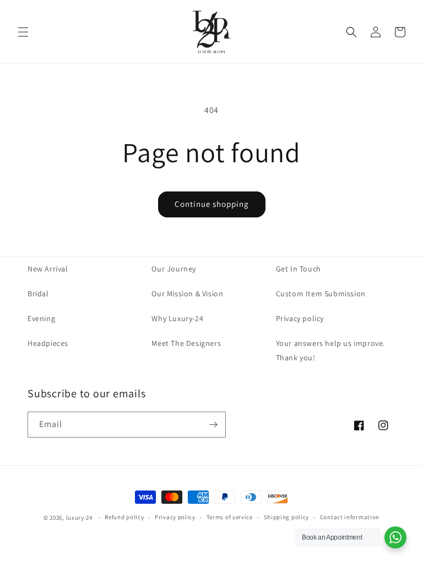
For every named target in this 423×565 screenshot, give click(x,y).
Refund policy (124, 517)
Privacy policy (300, 318)
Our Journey (173, 269)
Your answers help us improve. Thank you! (330, 350)
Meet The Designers (186, 343)
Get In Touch (298, 269)
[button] (23, 32)
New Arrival (48, 269)
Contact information (349, 517)
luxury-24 (79, 517)
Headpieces (48, 343)
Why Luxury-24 (177, 318)
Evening (41, 318)
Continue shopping (212, 204)
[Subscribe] (213, 425)
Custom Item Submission (321, 294)
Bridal (38, 294)
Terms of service (230, 517)
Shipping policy (287, 517)
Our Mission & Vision (187, 294)
